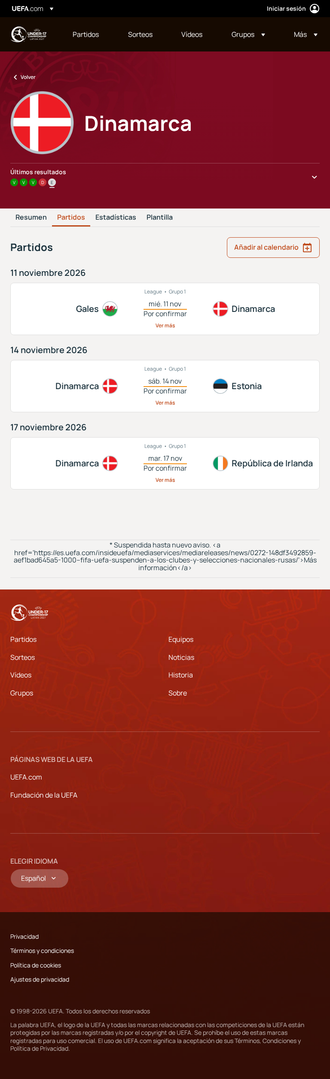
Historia (180, 675)
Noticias (181, 657)
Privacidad (24, 936)
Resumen (31, 217)
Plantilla (160, 217)
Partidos (71, 217)
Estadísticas (115, 217)
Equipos (180, 639)
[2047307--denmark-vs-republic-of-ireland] (165, 463)
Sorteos (22, 657)
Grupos (21, 693)
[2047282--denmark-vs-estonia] (165, 386)
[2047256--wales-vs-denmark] (165, 309)
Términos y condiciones (42, 950)
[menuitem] (89, 34)
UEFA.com (26, 777)
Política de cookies (35, 965)
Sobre (177, 693)
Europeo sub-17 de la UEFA (28, 34)
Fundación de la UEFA (43, 795)
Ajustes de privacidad (39, 979)
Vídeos (20, 675)
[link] (85, 34)
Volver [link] (28, 77)
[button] (248, 34)
